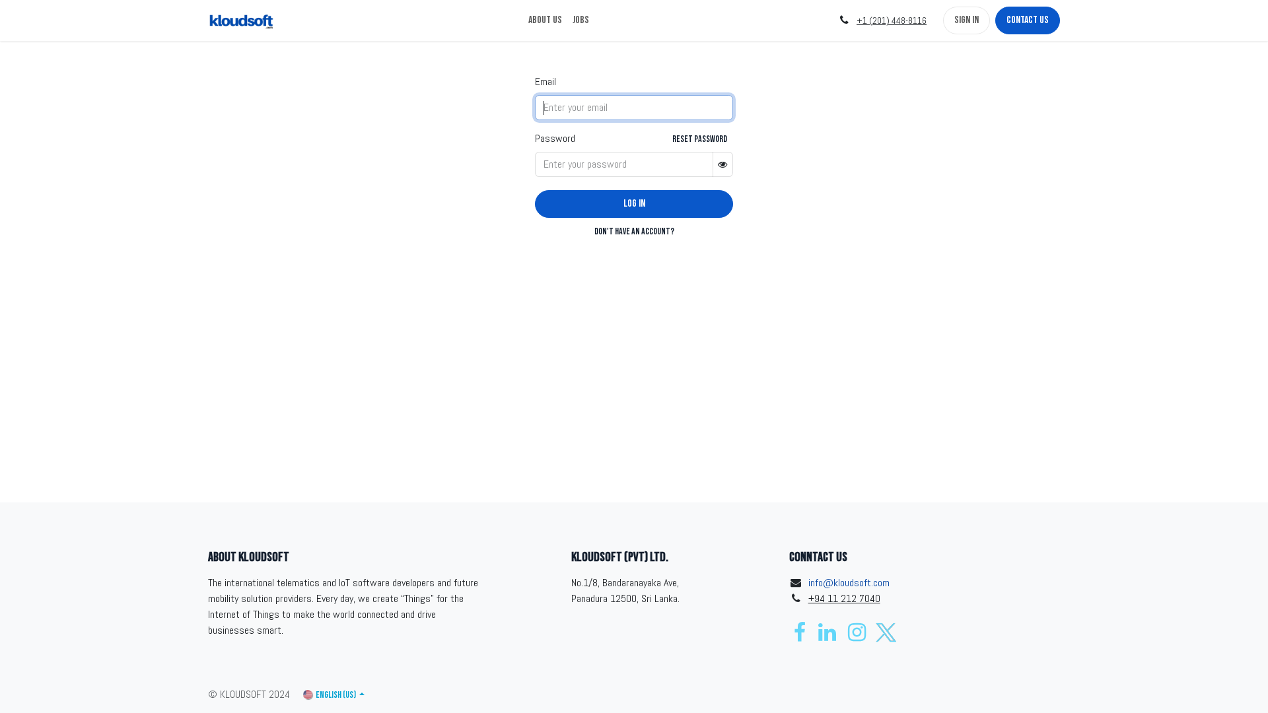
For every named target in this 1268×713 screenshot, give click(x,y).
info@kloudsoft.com (849, 583)
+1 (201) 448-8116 (892, 20)
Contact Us (1027, 20)
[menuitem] (545, 20)
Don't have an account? (634, 231)
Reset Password (699, 139)
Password (555, 138)
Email (545, 81)
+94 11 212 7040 (844, 598)
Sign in (966, 20)
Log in (634, 203)
